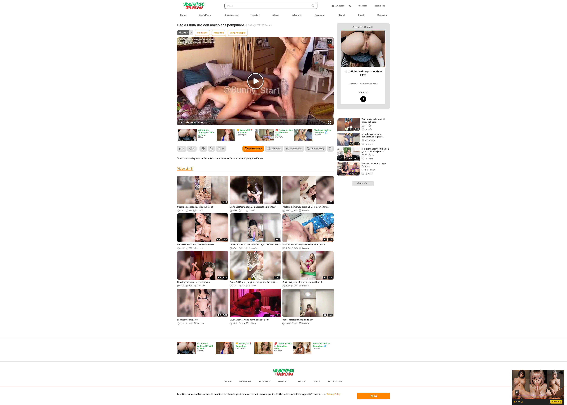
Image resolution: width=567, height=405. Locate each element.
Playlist (341, 15)
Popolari (255, 15)
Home (183, 15)
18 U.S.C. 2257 (335, 381)
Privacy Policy (333, 394)
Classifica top (231, 15)
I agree (373, 396)
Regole (301, 381)
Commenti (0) (317, 148)
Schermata (276, 148)
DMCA (316, 381)
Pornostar (320, 15)
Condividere (296, 148)
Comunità (382, 15)
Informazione (255, 148)
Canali (361, 15)
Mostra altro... (363, 183)
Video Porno (205, 15)
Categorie (297, 15)
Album (275, 15)
